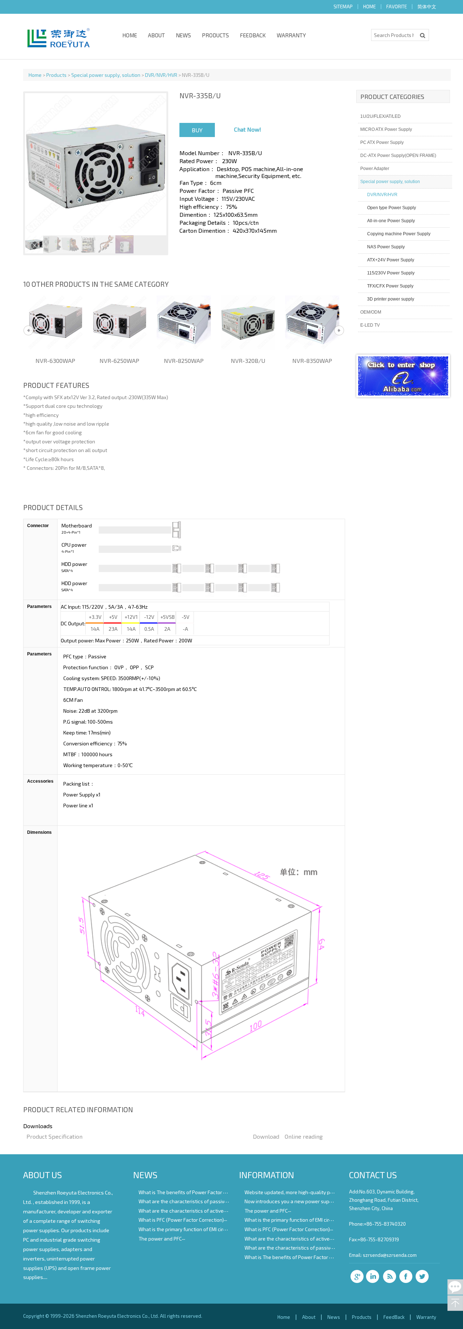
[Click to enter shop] (403, 393)
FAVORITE (396, 6)
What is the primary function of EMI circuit (185, 1229)
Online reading (304, 1136)
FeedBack (253, 35)
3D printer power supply (390, 299)
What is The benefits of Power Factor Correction (193, 1192)
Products (215, 35)
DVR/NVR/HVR (161, 75)
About (156, 35)
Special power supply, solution (105, 75)
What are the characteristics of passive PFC (188, 1201)
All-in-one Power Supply (391, 220)
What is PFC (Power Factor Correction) (181, 1220)
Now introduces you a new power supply (290, 1201)
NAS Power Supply (386, 246)
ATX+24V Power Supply (390, 259)
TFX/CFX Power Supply (390, 286)
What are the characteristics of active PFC (186, 1210)
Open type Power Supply (391, 207)
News (183, 35)
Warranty (291, 35)
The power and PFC (160, 1238)
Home (129, 35)
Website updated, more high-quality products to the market (312, 1192)
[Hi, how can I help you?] (455, 1287)
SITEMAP (343, 6)
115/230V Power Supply (391, 273)
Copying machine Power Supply (398, 233)
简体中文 (426, 6)
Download (266, 1136)
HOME (369, 6)
